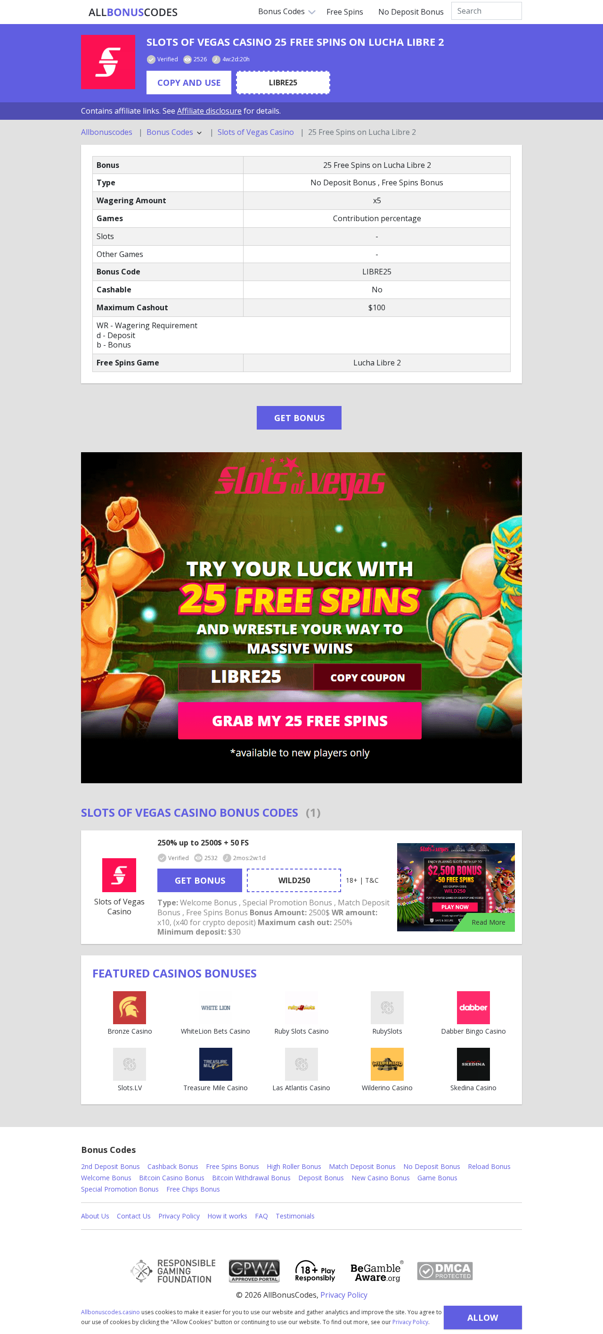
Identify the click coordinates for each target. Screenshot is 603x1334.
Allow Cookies (482, 1320)
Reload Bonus (489, 1166)
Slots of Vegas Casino (256, 132)
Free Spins (344, 12)
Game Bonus (437, 1177)
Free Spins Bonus (232, 1166)
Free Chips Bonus (193, 1189)
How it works (227, 1215)
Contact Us (134, 1215)
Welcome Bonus (106, 1177)
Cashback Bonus (172, 1166)
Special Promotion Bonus (120, 1189)
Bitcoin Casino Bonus (171, 1177)
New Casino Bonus (380, 1177)
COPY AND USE (189, 82)
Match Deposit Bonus (362, 1166)
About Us (95, 1215)
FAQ (261, 1215)
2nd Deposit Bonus (110, 1166)
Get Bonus (299, 417)
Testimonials (295, 1215)
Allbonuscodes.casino (110, 1312)
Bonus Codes (281, 11)
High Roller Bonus (294, 1166)
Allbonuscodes (106, 132)
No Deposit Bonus (411, 12)
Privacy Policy (410, 1322)
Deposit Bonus (321, 1177)
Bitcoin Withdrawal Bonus (251, 1177)
